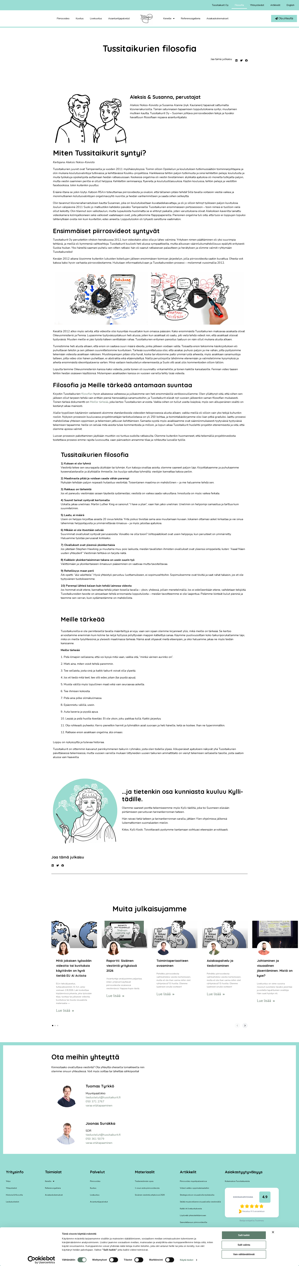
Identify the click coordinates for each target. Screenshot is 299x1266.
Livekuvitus (96, 18)
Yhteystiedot (257, 5)
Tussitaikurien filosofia (150, 48)
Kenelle (167, 18)
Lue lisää (63, 1010)
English (290, 5)
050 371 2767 (95, 1101)
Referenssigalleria (190, 18)
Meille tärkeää (99, 402)
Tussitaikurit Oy (220, 5)
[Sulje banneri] (273, 1232)
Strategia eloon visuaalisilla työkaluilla (197, 1195)
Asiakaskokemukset (217, 18)
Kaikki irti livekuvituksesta (191, 1208)
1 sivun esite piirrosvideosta (147, 1188)
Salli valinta (244, 1244)
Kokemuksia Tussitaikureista (237, 1181)
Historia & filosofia (14, 1195)
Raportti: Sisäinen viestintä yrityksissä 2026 (121, 965)
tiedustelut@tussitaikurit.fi (103, 1097)
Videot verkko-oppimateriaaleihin (194, 1188)
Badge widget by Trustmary (252, 1220)
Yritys (8, 1181)
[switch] (113, 1259)
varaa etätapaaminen (99, 1105)
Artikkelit (275, 5)
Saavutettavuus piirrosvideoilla (193, 1222)
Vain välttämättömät (244, 1254)
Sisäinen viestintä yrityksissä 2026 (150, 1195)
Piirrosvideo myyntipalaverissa (193, 1181)
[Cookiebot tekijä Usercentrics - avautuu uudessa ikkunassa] (41, 1260)
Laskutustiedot (12, 1202)
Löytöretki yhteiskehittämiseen (193, 1215)
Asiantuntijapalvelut (119, 18)
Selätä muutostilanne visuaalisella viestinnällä (200, 1202)
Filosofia (239, 5)
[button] (101, 298)
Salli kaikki (244, 1235)
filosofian (87, 394)
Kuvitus (80, 18)
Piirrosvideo (63, 18)
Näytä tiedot (186, 1260)
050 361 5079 (95, 1139)
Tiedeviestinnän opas (144, 1181)
